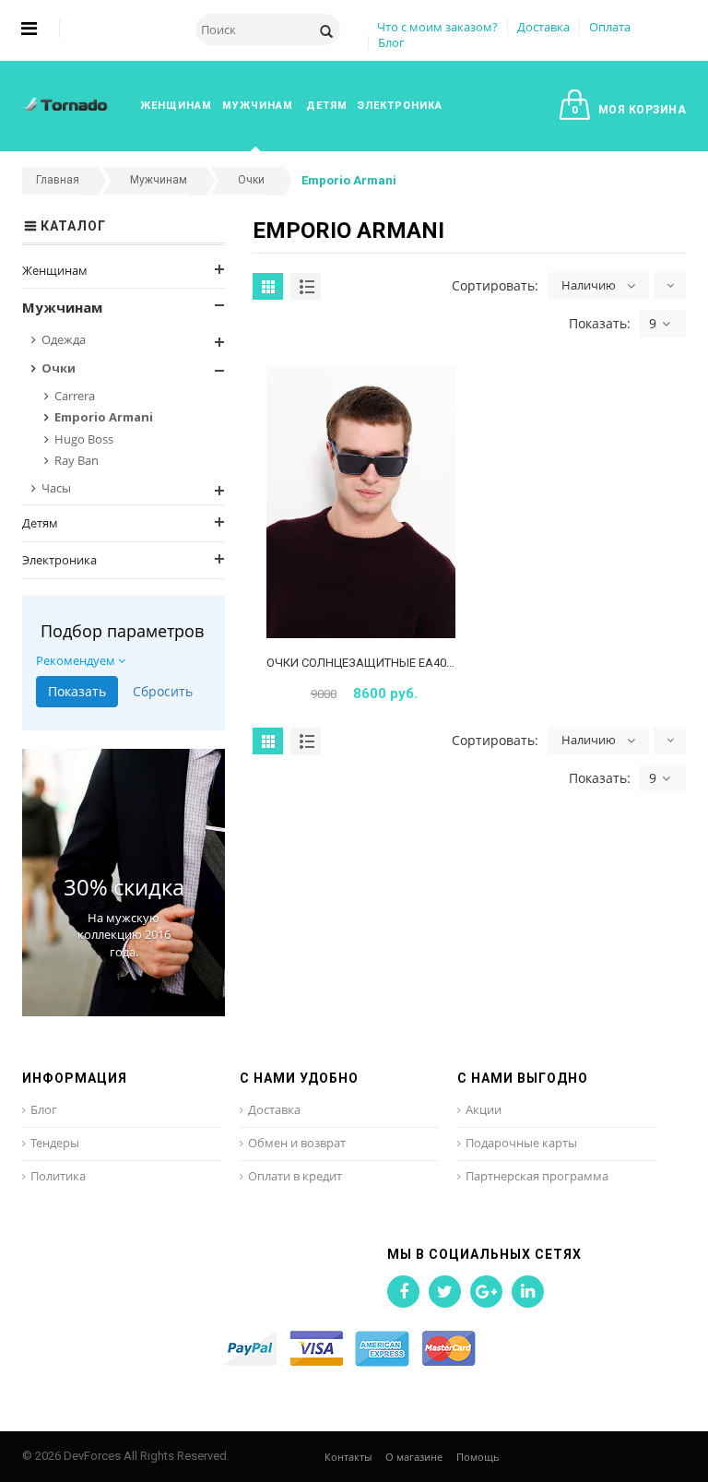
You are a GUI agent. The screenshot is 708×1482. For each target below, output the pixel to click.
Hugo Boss (83, 439)
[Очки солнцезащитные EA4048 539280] (360, 502)
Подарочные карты (521, 1142)
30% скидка (124, 886)
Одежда (63, 339)
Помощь (478, 1457)
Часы (56, 488)
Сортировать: (495, 285)
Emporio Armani (103, 417)
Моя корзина (629, 109)
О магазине (413, 1457)
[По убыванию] (670, 286)
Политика (58, 1176)
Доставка (543, 26)
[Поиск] (326, 29)
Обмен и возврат (297, 1142)
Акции (484, 1109)
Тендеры (54, 1142)
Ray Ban (76, 460)
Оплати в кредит (295, 1176)
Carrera (74, 395)
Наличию (588, 285)
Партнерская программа (537, 1176)
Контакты (348, 1457)
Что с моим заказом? (437, 26)
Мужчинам (62, 307)
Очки (58, 368)
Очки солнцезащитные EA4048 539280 (383, 663)
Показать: (600, 323)
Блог (391, 42)
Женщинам (55, 270)
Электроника (59, 559)
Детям (40, 523)
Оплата (610, 26)
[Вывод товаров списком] (305, 286)
